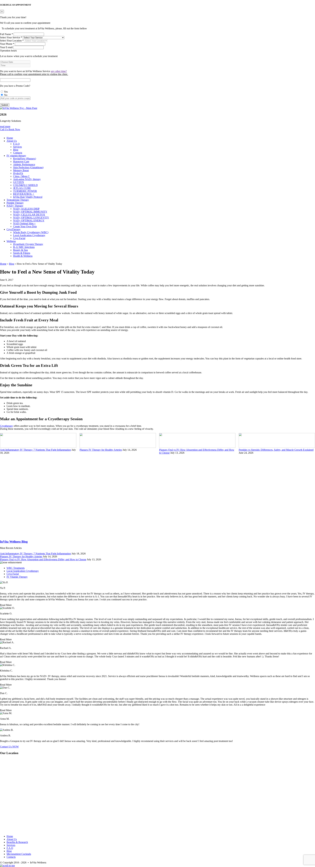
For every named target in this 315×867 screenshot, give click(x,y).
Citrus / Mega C (21, 176)
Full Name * (6, 34)
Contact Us (9, 746)
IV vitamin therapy (16, 155)
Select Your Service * (11, 37)
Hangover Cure (21, 161)
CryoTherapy (14, 229)
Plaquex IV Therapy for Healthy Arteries (101, 449)
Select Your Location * (12, 40)
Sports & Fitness (21, 253)
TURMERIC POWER (25, 191)
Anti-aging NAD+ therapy (27, 179)
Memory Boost (21, 170)
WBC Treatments (16, 568)
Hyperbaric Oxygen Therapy (28, 244)
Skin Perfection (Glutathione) (28, 167)
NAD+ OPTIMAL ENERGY (28, 220)
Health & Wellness (22, 256)
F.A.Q (16, 143)
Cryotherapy (6, 425)
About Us (12, 140)
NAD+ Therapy (15, 205)
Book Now (14, 129)
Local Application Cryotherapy (29, 235)
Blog (15, 149)
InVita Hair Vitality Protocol (27, 197)
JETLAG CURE (22, 188)
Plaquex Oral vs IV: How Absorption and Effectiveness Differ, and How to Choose (43, 559)
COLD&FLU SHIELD (25, 185)
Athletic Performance (24, 164)
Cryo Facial (19, 238)
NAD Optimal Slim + (24, 223)
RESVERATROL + (23, 194)
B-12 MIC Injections (24, 247)
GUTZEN (18, 182)
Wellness (11, 241)
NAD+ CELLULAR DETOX (29, 214)
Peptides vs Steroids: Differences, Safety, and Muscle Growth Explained (276, 449)
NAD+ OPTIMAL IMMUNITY (30, 211)
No (5, 95)
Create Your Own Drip (25, 226)
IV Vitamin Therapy (17, 576)
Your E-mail (6, 47)
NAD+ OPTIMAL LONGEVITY (31, 217)
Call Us (4, 129)
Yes (5, 91)
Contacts (17, 152)
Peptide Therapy (15, 202)
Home (10, 138)
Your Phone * (7, 43)
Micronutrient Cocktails (19, 854)
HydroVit (18, 173)
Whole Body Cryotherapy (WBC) (30, 232)
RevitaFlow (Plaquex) (24, 158)
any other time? (59, 71)
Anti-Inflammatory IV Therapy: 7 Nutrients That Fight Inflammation (35, 449)
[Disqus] (157, 495)
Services (17, 146)
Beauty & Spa (20, 250)
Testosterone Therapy (18, 199)
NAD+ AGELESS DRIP (26, 208)
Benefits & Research (17, 842)
